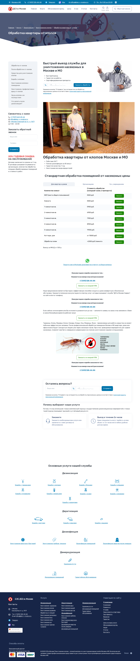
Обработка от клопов (19, 65)
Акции (105, 627)
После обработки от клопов (21, 69)
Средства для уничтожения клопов (21, 74)
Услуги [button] (42, 9)
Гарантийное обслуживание (85, 577)
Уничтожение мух (46, 622)
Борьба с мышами (101, 523)
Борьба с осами (85, 494)
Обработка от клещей (47, 613)
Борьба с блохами (85, 485)
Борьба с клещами (117, 485)
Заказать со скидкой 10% (87, 286)
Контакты (93, 9)
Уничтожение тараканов (48, 606)
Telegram (15, 620)
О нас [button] (76, 9)
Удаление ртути (70, 564)
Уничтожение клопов (47, 608)
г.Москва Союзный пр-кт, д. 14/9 (22, 122)
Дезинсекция (45, 603)
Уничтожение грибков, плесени (54, 543)
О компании (107, 602)
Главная (34, 9)
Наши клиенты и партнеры (111, 612)
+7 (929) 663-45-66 (17, 117)
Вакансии (106, 617)
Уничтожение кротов (68, 610)
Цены (69, 9)
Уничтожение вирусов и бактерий (23, 543)
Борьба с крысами (70, 523)
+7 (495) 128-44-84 (87, 281)
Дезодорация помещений (54, 577)
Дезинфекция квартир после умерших (117, 543)
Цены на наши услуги (110, 623)
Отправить (107, 388)
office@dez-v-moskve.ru (19, 119)
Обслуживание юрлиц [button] (56, 9)
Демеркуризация (89, 603)
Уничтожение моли (46, 620)
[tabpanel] (87, 215)
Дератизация (66, 603)
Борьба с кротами (38, 523)
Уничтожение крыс (67, 606)
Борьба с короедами (70, 502)
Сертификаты (107, 614)
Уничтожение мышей (68, 608)
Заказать (119, 196)
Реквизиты (106, 607)
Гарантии (106, 619)
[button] (103, 9)
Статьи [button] (84, 9)
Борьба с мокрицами (54, 494)
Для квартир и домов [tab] (59, 184)
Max (13, 625)
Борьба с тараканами (23, 485)
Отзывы (105, 610)
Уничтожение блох (46, 617)
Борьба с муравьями (22, 494)
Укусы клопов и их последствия (18, 96)
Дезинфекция (66, 613)
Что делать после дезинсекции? (17, 102)
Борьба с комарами (117, 494)
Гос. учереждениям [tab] (117, 184)
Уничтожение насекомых (48, 615)
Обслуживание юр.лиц (110, 625)
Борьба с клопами (17, 79)
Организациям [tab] (88, 184)
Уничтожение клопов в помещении (19, 84)
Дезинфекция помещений (85, 543)
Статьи (105, 630)
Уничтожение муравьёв (48, 610)
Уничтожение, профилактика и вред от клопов (22, 90)
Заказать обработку (82, 85)
